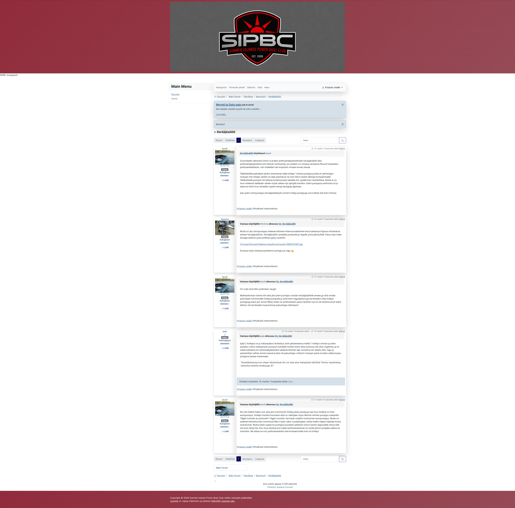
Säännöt (251, 87)
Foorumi (175, 94)
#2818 (342, 277)
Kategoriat (221, 87)
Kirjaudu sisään (244, 208)
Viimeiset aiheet (237, 87)
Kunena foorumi (285, 487)
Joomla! (174, 501)
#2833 (342, 331)
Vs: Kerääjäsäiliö (287, 223)
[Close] (342, 104)
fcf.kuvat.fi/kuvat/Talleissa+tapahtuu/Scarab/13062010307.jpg (271, 244)
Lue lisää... (221, 114)
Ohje (260, 87)
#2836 (342, 400)
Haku (266, 87)
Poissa (224, 170)
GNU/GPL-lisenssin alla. (223, 501)
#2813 (342, 148)
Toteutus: (271, 487)
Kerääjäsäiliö (246, 153)
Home (174, 98)
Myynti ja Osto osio (229, 104)
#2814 (342, 219)
